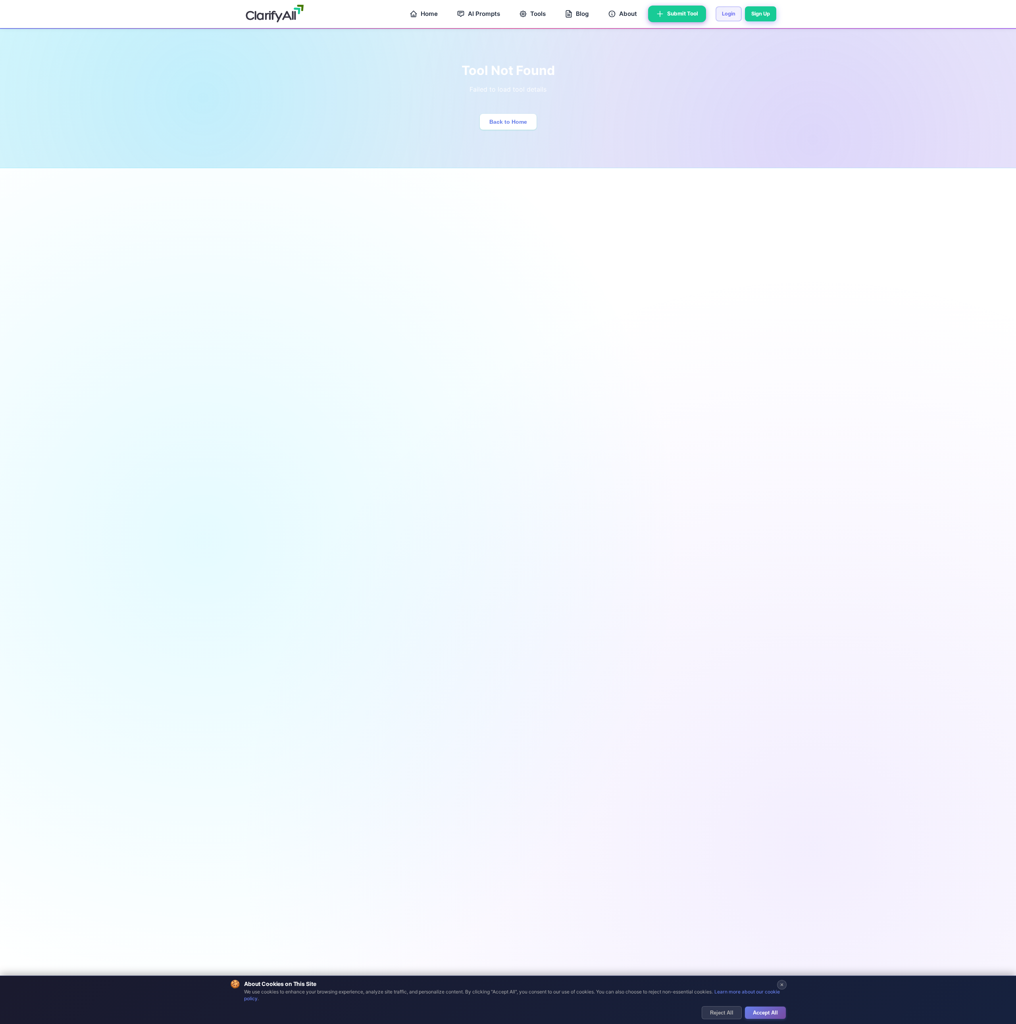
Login (728, 14)
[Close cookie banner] (782, 984)
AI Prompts (484, 13)
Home (429, 13)
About (628, 13)
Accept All (765, 1013)
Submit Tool (682, 13)
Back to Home (508, 122)
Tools (538, 13)
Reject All (721, 1013)
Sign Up (760, 14)
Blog (582, 13)
